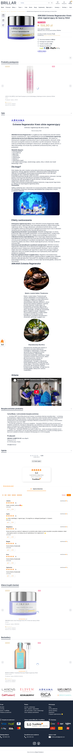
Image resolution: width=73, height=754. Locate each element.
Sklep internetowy (35, 752)
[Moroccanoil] (65, 695)
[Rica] (46, 695)
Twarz (7, 11)
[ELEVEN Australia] (27, 690)
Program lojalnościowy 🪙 (56, 714)
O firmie (2, 708)
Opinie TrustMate (4, 710)
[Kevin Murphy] (27, 695)
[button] (52, 3)
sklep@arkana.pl (11, 444)
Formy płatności (53, 708)
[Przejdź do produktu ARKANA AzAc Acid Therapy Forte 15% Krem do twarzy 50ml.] (23, 603)
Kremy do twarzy (21, 11)
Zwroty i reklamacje (29, 707)
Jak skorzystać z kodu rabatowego (33, 710)
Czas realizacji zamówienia (31, 712)
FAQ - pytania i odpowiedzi (31, 708)
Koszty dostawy (53, 710)
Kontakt (2, 707)
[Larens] (8, 690)
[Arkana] (46, 690)
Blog (50, 707)
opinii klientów (36, 475)
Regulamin (51, 712)
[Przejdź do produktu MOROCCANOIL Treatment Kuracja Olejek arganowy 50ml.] (23, 656)
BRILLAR (3, 11)
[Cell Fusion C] (8, 695)
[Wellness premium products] (65, 690)
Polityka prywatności (5, 712)
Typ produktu (13, 11)
